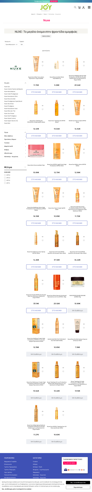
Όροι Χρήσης (8, 472)
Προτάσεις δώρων (10, 139)
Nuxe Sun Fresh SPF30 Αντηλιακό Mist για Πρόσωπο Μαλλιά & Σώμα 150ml (36, 296)
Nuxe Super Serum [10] (11, 121)
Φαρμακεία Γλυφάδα (10, 461)
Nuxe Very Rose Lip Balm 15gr (36, 165)
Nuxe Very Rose (9, 104)
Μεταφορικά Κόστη (10, 477)
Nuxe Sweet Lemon (10, 118)
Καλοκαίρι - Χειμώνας (11, 156)
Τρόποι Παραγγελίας (10, 467)
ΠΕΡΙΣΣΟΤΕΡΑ (46, 36)
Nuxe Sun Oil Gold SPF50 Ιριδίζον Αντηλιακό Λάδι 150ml (57, 252)
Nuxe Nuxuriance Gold (10, 108)
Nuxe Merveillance (9, 91)
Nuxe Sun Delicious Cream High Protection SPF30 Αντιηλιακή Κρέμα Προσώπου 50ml (36, 383)
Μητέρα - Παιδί (37, 467)
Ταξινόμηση (8, 41)
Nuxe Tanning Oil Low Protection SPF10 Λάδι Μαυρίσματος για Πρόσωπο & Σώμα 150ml (56, 383)
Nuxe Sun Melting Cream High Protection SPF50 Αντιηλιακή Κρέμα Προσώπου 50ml (36, 340)
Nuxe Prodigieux (9, 106)
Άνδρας (6, 150)
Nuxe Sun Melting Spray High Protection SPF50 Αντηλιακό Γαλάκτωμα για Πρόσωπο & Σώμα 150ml (77, 78)
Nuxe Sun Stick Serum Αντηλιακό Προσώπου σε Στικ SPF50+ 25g (57, 296)
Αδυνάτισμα (8, 153)
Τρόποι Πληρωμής (9, 469)
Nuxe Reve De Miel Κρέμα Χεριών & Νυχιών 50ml (77, 339)
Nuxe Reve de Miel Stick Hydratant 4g (57, 77)
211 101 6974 (53, 1)
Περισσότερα (78, 487)
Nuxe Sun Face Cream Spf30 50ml (56, 208)
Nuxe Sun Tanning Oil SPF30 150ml (56, 121)
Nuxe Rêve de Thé (9, 111)
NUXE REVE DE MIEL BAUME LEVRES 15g (77, 296)
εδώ (58, 486)
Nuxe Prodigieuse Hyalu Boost (13, 101)
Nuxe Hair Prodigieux (10, 116)
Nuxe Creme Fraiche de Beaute (13, 89)
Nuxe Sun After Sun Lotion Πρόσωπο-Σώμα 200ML (36, 77)
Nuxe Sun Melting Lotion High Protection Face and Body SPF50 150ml (36, 209)
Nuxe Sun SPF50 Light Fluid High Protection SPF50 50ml (56, 165)
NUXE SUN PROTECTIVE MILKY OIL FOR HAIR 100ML (57, 339)
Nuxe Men (7, 123)
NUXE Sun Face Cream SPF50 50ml (77, 121)
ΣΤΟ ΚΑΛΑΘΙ (36, 92)
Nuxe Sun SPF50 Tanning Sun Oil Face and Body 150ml (56, 427)
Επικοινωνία (8, 464)
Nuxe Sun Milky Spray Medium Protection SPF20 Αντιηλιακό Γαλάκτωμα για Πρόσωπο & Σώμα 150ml (36, 427)
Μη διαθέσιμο (77, 310)
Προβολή (22, 41)
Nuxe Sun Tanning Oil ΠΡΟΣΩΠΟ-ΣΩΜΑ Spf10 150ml (36, 121)
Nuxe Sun (7, 86)
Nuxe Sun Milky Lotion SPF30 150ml (77, 165)
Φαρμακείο (36, 472)
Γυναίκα (6, 143)
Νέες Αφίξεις (8, 136)
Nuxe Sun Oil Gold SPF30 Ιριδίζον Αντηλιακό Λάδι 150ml (77, 252)
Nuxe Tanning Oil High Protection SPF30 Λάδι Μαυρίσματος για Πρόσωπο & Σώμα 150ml (77, 383)
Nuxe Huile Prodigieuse (11, 94)
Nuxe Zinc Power (9, 113)
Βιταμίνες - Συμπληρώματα (41, 469)
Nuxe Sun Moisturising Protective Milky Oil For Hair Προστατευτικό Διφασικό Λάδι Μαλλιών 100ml (77, 209)
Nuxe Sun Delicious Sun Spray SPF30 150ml (36, 252)
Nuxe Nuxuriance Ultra (10, 96)
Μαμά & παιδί (8, 146)
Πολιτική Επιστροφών (10, 475)
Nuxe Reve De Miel (9, 99)
